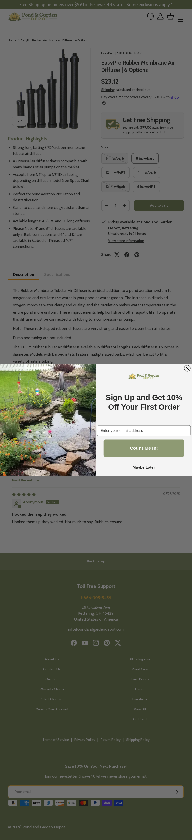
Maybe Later (144, 467)
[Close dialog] (187, 368)
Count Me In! (144, 448)
